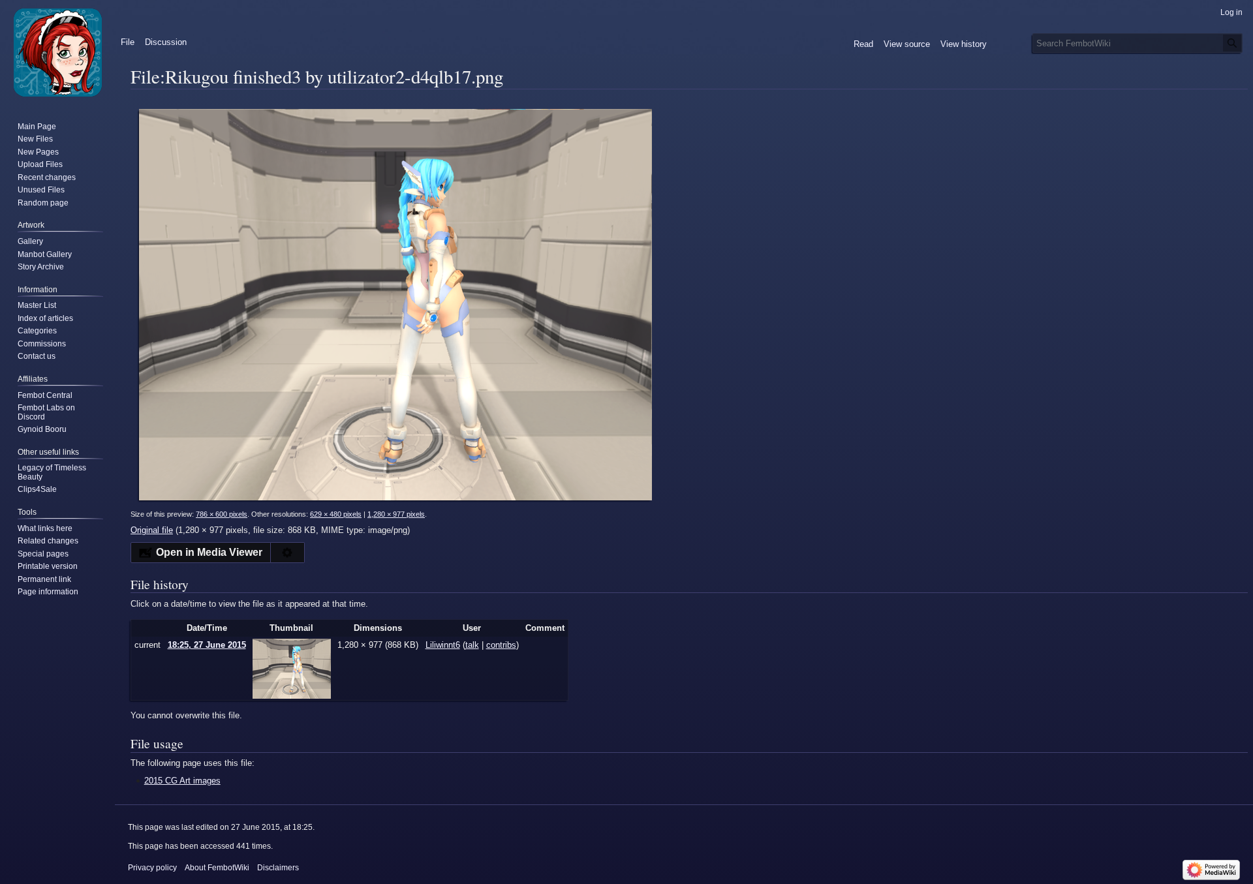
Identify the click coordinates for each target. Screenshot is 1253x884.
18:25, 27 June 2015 (207, 645)
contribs (501, 645)
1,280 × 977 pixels (396, 514)
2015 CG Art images (182, 780)
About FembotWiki (217, 867)
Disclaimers (278, 867)
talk (472, 645)
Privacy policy (152, 867)
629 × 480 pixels (336, 514)
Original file (152, 530)
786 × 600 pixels (221, 514)
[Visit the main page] (57, 52)
